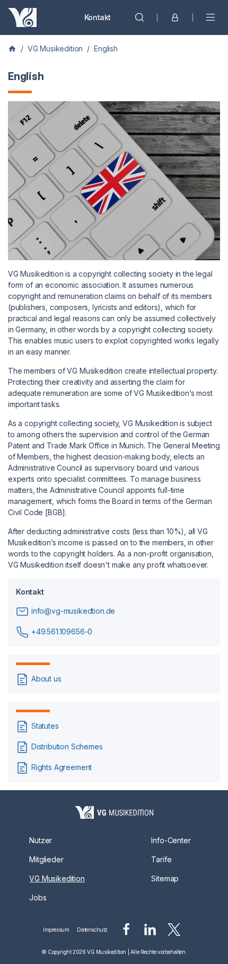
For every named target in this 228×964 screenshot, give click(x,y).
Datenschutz (92, 929)
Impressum (56, 929)
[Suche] (139, 17)
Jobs (37, 897)
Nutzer (40, 840)
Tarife (161, 859)
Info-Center (170, 840)
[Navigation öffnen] (210, 17)
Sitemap (165, 878)
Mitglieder (46, 859)
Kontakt (97, 17)
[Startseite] (114, 812)
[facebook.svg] (126, 929)
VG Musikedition (55, 48)
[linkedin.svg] (150, 929)
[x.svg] (174, 929)
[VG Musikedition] (22, 17)
